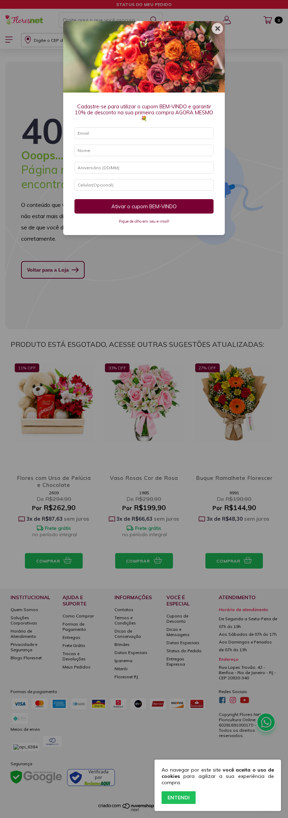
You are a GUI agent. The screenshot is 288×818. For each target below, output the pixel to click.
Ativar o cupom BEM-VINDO (144, 206)
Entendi (179, 797)
